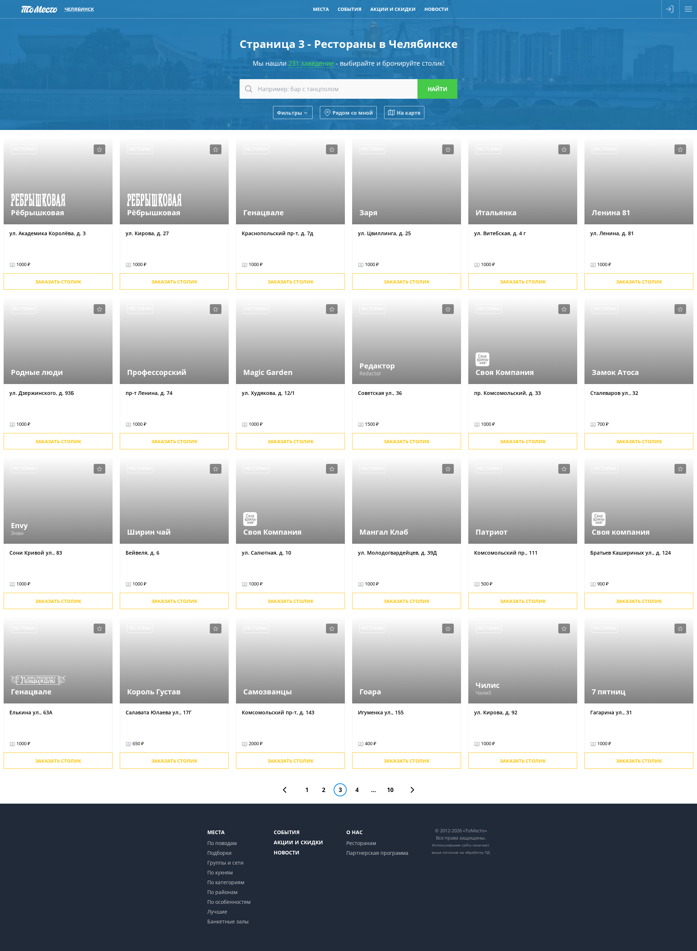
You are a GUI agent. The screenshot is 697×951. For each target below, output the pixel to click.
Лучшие (217, 911)
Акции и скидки (393, 9)
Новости (436, 9)
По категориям (225, 882)
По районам (222, 892)
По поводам (222, 843)
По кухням (220, 872)
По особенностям (228, 901)
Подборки (219, 852)
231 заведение (311, 63)
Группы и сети (225, 862)
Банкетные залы (228, 921)
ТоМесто (39, 9)
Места (321, 9)
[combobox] (348, 89)
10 (390, 790)
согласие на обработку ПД (466, 852)
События (350, 9)
